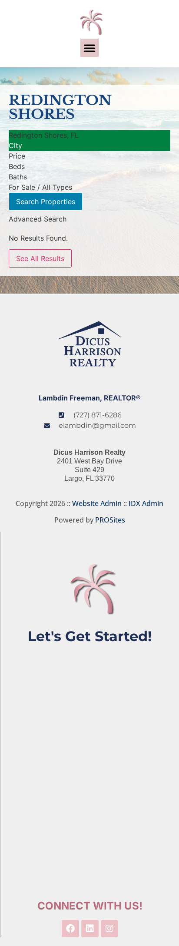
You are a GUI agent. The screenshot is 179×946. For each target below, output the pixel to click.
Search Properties (45, 201)
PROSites (110, 520)
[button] (89, 48)
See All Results (40, 258)
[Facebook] (70, 928)
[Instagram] (109, 928)
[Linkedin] (90, 928)
